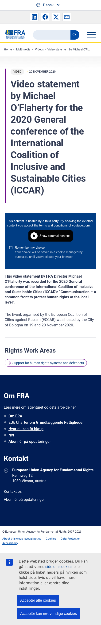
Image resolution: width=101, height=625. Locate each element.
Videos (39, 49)
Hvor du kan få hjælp (25, 429)
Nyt (11, 435)
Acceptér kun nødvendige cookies (48, 614)
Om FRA (15, 416)
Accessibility (10, 543)
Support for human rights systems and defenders (48, 363)
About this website (14, 538)
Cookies (51, 538)
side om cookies (58, 567)
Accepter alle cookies (38, 600)
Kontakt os (13, 491)
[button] (34, 17)
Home (8, 49)
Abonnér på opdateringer (29, 441)
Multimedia (23, 49)
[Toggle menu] (91, 35)
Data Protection (71, 538)
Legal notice (33, 538)
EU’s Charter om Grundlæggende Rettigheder (46, 422)
